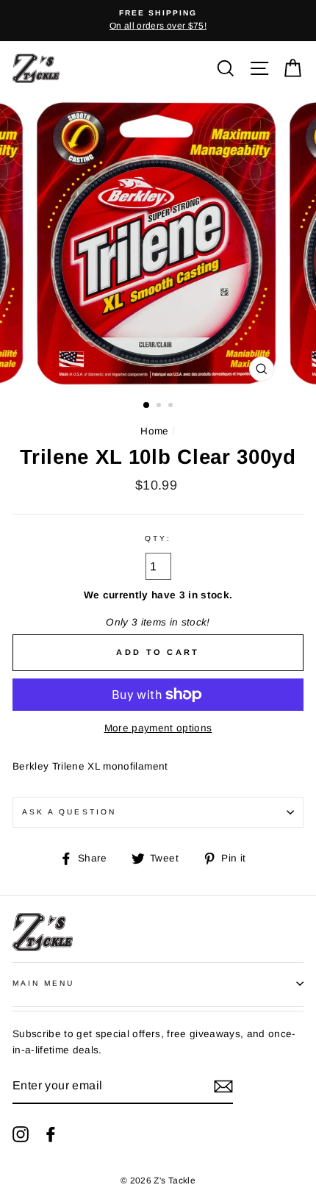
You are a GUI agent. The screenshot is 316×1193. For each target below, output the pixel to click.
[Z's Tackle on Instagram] (20, 1134)
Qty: (157, 538)
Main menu (43, 983)
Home (154, 431)
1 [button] (147, 405)
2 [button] (160, 406)
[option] (158, 20)
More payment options (158, 728)
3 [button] (172, 406)
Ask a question (69, 812)
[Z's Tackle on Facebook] (51, 1134)
